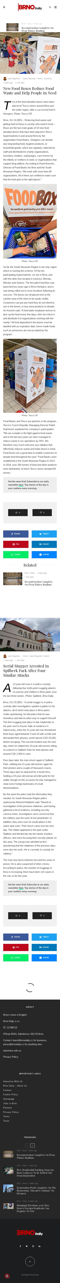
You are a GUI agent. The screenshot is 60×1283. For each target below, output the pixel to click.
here (21, 485)
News (29, 24)
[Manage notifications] (7, 1276)
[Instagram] (33, 1246)
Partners (7, 1108)
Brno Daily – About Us (15, 1086)
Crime (25, 656)
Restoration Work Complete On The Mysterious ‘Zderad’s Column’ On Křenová (36, 1190)
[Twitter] (26, 1246)
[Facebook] (20, 1246)
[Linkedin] (39, 1246)
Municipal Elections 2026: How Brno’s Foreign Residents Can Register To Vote (33, 1208)
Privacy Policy (10, 1056)
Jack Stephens (14, 79)
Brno (24, 24)
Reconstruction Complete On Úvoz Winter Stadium (37, 29)
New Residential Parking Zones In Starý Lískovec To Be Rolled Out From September (35, 1172)
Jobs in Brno (10, 1103)
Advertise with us (12, 1050)
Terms (6, 1116)
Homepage (8, 1099)
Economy (48, 79)
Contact (7, 1090)
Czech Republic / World (32, 79)
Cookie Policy (10, 1094)
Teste (6, 1121)
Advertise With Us (13, 1081)
